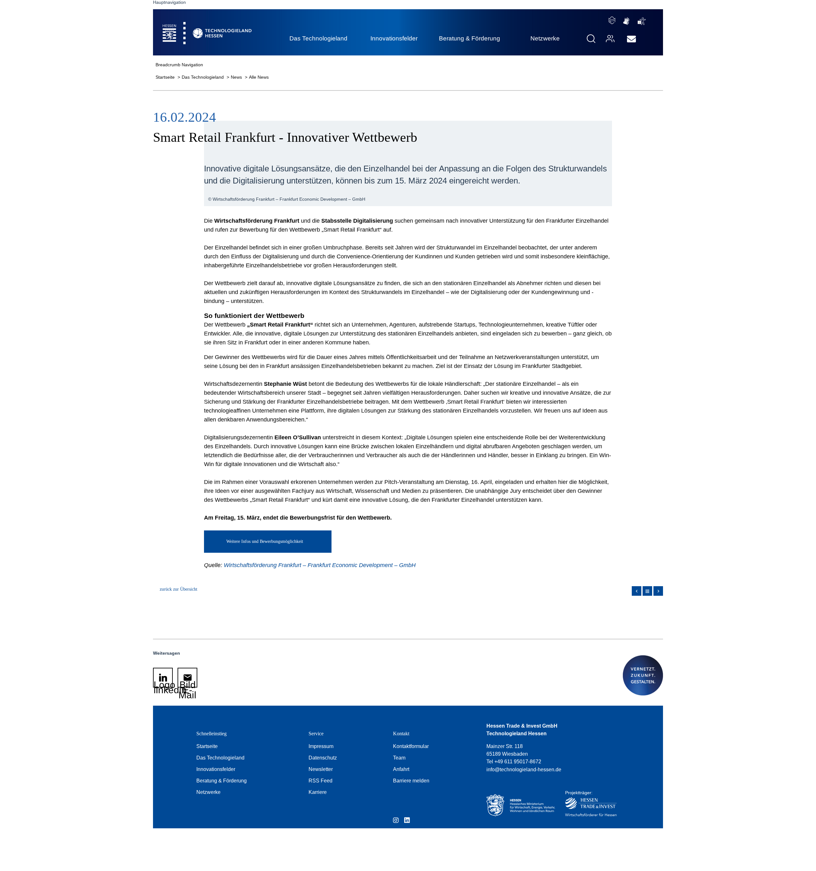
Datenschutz (323, 757)
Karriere (318, 792)
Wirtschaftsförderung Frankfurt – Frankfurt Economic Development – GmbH (320, 565)
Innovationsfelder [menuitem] (394, 38)
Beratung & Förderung (221, 780)
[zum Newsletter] (631, 39)
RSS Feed (320, 780)
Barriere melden (411, 780)
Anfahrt (401, 769)
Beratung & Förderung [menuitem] (469, 38)
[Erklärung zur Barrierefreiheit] (641, 21)
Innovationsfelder (215, 769)
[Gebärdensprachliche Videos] (626, 21)
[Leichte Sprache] (612, 20)
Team (399, 757)
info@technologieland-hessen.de (523, 769)
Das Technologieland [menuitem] (318, 38)
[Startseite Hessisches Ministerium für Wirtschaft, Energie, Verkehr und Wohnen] (519, 805)
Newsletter (321, 769)
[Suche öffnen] (591, 39)
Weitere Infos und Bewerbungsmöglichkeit (264, 541)
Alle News (259, 77)
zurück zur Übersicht (178, 589)
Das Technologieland (203, 77)
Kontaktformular (411, 746)
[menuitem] (631, 39)
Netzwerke (208, 792)
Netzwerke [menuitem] (545, 38)
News (237, 77)
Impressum (321, 746)
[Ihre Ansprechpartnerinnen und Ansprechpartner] (609, 39)
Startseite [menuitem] (192, 25)
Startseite (166, 77)
